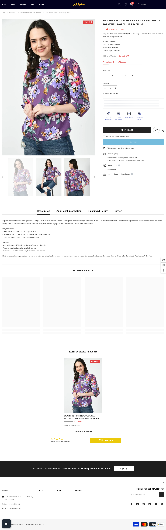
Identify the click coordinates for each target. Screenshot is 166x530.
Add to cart (127, 130)
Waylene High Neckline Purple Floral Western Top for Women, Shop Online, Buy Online (81, 417)
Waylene (113, 41)
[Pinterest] (144, 504)
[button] (3, 177)
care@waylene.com (14, 508)
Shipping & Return (98, 211)
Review (118, 211)
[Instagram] (138, 504)
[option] (48, 87)
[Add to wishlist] (156, 130)
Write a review (106, 440)
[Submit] (161, 494)
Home (4, 13)
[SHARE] (162, 130)
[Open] (6, 523)
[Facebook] (131, 504)
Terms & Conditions (122, 136)
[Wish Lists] (125, 4)
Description (43, 211)
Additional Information (68, 211)
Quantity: (106, 83)
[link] (21, 330)
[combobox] (152, 4)
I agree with (110, 136)
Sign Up (123, 468)
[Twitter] (162, 504)
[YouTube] (156, 504)
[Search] (138, 4)
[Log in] (119, 4)
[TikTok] (150, 504)
